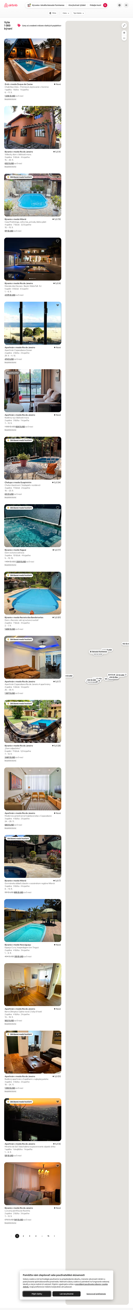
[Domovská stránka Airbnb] (10, 5)
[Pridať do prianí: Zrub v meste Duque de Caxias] (58, 42)
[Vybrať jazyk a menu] (119, 5)
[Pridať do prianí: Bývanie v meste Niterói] (58, 177)
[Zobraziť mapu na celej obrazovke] (124, 25)
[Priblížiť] (124, 32)
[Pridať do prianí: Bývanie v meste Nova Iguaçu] (58, 902)
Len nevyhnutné (66, 1294)
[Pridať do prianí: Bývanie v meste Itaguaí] (58, 508)
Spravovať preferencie (96, 1294)
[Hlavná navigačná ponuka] (126, 5)
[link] (11, 1236)
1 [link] (17, 1236)
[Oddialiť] (124, 38)
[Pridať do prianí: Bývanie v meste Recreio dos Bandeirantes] (58, 575)
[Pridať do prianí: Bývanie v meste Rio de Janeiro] (58, 109)
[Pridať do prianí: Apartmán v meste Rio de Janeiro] (58, 305)
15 (48, 1236)
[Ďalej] (54, 1236)
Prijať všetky (37, 1294)
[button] (10, 96)
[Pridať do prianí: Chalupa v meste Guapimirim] (58, 440)
